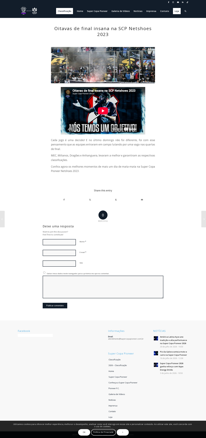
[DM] (103, 65)
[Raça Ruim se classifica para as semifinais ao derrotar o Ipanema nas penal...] (203, 219)
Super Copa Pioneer (118, 377)
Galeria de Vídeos (117, 394)
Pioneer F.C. (114, 388)
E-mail (83, 252)
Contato (112, 411)
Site (81, 263)
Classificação (115, 359)
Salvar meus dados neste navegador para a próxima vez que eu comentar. (78, 273)
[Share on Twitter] (90, 199)
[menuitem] (169, 2)
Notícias (112, 400)
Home (111, 371)
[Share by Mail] (142, 199)
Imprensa (113, 405)
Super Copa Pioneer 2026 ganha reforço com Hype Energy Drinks (171, 366)
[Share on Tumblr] (116, 199)
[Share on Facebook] (64, 199)
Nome (83, 241)
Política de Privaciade (103, 432)
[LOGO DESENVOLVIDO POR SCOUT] (29, 11)
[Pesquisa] (185, 11)
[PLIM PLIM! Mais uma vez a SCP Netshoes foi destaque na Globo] (2, 219)
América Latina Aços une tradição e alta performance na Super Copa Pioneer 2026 (173, 340)
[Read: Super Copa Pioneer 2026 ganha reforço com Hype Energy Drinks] (156, 365)
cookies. (107, 426)
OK (84, 432)
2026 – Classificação (118, 365)
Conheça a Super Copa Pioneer (123, 382)
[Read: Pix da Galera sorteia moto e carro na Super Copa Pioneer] (156, 353)
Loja (110, 417)
